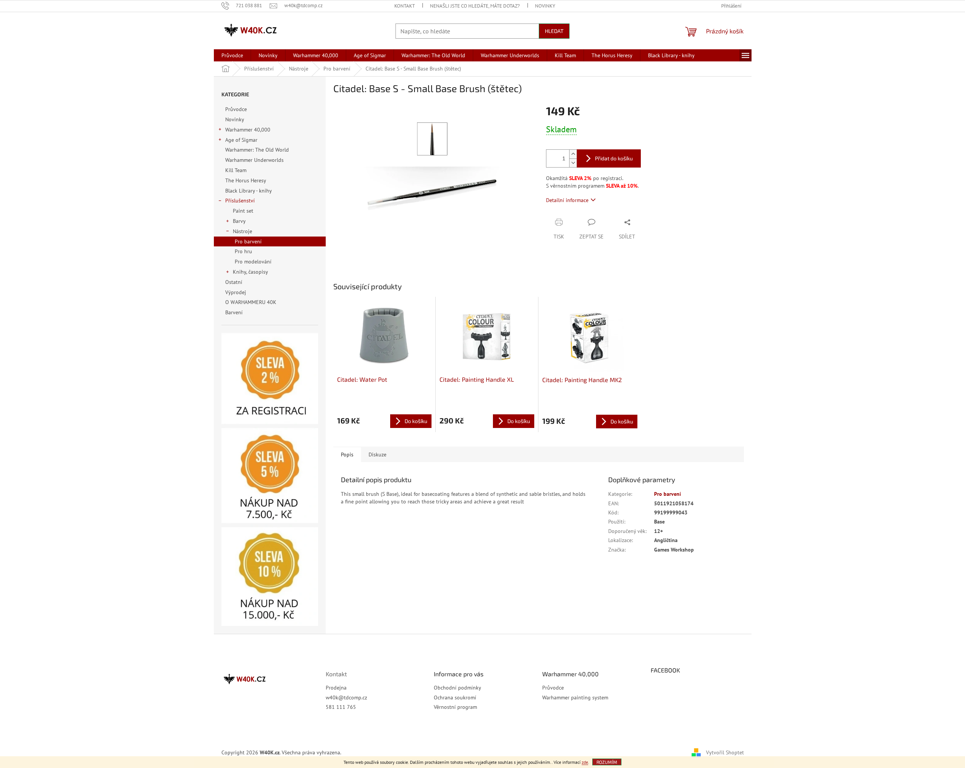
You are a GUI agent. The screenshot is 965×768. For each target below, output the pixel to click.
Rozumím (606, 762)
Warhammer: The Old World (257, 149)
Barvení (234, 312)
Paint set (243, 210)
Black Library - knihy (248, 190)
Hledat (554, 31)
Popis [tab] (347, 454)
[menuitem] (232, 55)
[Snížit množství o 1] (573, 162)
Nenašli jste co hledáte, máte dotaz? (475, 6)
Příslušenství (240, 200)
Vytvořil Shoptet (725, 752)
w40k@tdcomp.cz (346, 697)
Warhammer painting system (575, 697)
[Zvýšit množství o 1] (573, 154)
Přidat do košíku (614, 158)
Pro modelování (253, 261)
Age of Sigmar (241, 139)
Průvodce (236, 109)
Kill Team (235, 170)
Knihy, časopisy (250, 271)
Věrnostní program (455, 707)
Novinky (545, 6)
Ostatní (233, 282)
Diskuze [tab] (377, 454)
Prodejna (336, 687)
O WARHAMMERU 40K (250, 302)
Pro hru (243, 251)
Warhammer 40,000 (247, 129)
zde (585, 762)
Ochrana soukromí (455, 697)
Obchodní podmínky (457, 687)
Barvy (239, 221)
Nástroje (242, 231)
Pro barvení (248, 241)
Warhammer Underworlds (254, 160)
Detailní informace (567, 200)
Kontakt (404, 6)
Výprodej (235, 292)
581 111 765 (341, 707)
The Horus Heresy (245, 180)
